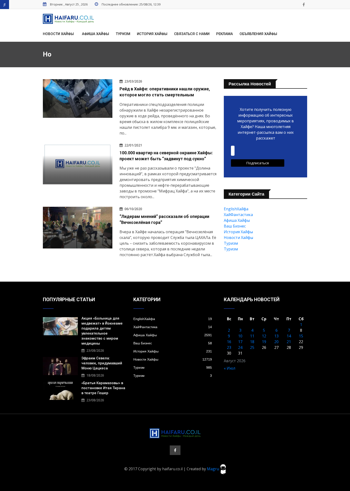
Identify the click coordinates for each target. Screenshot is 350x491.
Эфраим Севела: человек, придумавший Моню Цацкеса (101, 363)
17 (240, 341)
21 (289, 341)
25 (252, 347)
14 (289, 336)
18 (252, 341)
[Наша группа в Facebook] (303, 4)
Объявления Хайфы (258, 34)
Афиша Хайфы (95, 34)
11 (252, 336)
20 (276, 341)
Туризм (123, 34)
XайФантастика (238, 214)
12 (264, 336)
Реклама (224, 34)
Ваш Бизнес (235, 226)
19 (264, 341)
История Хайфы (152, 34)
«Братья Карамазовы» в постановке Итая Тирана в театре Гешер (103, 388)
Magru (213, 468)
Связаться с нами (192, 34)
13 (276, 336)
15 (301, 336)
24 (240, 347)
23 (229, 347)
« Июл (229, 368)
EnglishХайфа (236, 209)
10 (240, 336)
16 (229, 341)
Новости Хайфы (58, 34)
